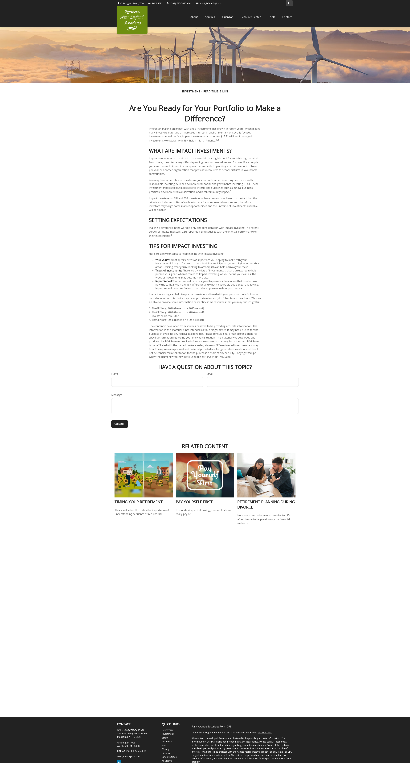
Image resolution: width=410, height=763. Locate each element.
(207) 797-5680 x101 (181, 3)
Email (210, 373)
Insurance (167, 741)
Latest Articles (169, 756)
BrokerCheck (265, 732)
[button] (194, 17)
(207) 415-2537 (133, 736)
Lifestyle (166, 753)
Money (165, 749)
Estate (165, 737)
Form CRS (225, 726)
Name (115, 373)
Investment (168, 733)
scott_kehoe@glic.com (211, 3)
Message (116, 395)
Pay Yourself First (194, 501)
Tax (164, 745)
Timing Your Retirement (139, 501)
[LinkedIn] (289, 3)
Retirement (167, 729)
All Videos (167, 760)
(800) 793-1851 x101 (138, 733)
